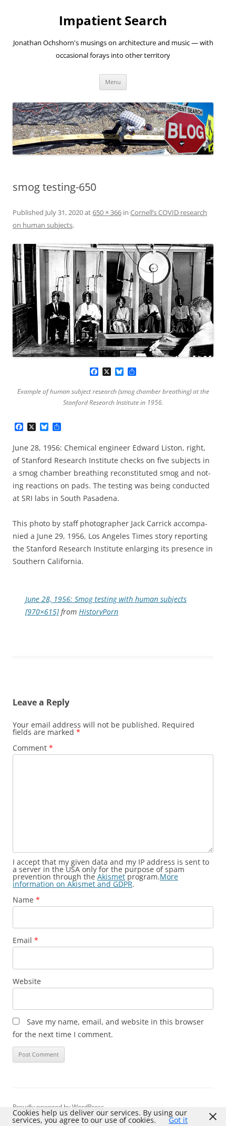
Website (27, 981)
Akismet (111, 877)
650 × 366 (107, 212)
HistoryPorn (98, 612)
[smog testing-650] (113, 300)
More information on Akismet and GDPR (95, 880)
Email (25, 940)
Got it (178, 1120)
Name (26, 900)
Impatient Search (113, 21)
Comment (33, 748)
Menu (113, 82)
